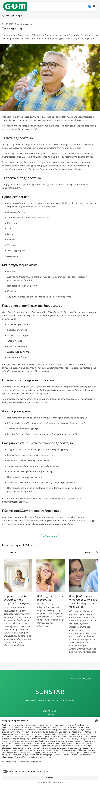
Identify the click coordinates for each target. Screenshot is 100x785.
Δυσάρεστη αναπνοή (18, 324)
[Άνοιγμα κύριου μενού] (94, 6)
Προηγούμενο (13, 553)
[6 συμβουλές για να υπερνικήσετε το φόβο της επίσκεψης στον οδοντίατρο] (83, 575)
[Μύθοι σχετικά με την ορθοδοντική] (50, 575)
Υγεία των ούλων (50, 711)
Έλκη (10, 341)
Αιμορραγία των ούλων (19, 351)
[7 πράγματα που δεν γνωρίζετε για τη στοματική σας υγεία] (18, 575)
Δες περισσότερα (14, 15)
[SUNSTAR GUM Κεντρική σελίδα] (15, 6)
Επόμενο (89, 553)
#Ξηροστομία (50, 536)
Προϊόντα (50, 714)
